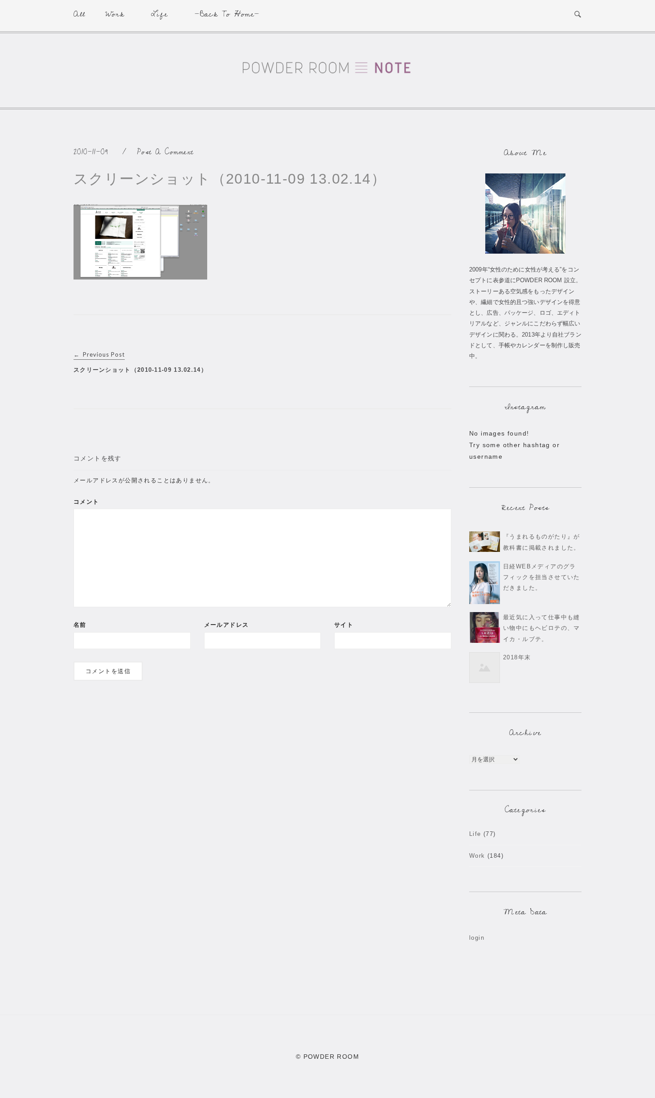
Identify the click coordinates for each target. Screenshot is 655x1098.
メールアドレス (226, 624)
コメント (86, 501)
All (79, 14)
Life (159, 14)
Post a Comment (165, 152)
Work (114, 14)
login (476, 937)
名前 (80, 624)
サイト (343, 624)
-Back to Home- (227, 14)
